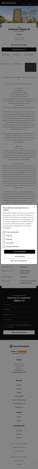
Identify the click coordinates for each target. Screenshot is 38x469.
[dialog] (19, 234)
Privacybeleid (7, 228)
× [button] (34, 207)
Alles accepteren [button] (20, 251)
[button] (19, 261)
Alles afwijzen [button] (20, 256)
